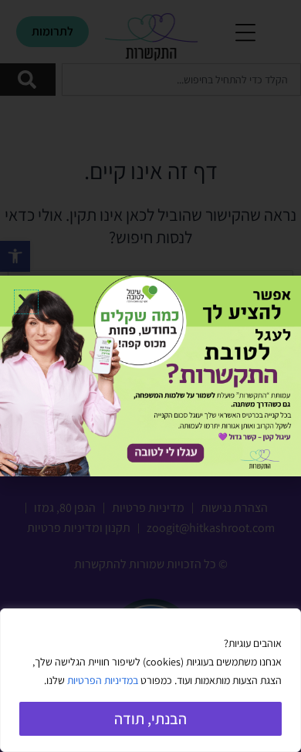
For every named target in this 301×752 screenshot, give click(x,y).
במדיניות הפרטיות (102, 680)
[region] (150, 680)
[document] (150, 376)
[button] (26, 302)
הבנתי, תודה (150, 719)
